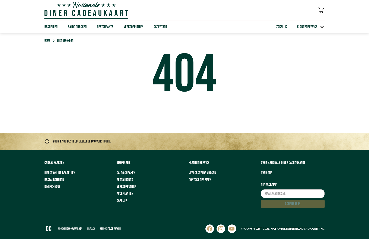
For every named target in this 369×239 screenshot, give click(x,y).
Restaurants (105, 27)
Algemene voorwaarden (70, 228)
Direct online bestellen (59, 173)
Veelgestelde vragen (202, 173)
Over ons (266, 173)
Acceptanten (125, 193)
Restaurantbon (54, 180)
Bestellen (51, 27)
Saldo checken (77, 27)
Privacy (91, 228)
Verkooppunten (134, 27)
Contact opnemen (200, 180)
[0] (321, 10)
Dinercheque (52, 186)
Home (47, 41)
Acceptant (160, 27)
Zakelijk (281, 27)
